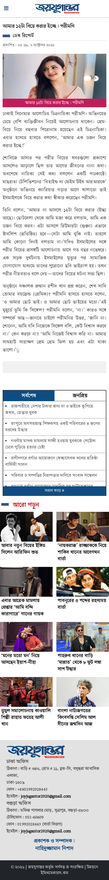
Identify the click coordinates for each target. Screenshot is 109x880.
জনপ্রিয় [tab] (80, 395)
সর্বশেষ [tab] (29, 395)
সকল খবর (53, 491)
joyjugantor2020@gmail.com (46, 796)
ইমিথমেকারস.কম (55, 873)
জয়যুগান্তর (36, 867)
